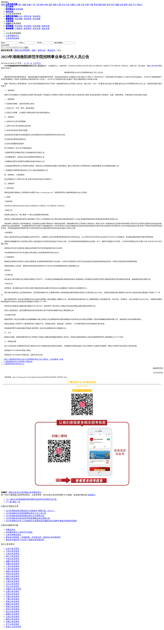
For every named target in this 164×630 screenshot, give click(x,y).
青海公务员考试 (12, 601)
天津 (83, 5)
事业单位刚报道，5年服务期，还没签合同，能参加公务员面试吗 (33, 537)
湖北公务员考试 (12, 576)
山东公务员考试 (12, 549)
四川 (113, 5)
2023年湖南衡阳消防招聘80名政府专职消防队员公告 (34, 499)
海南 (42, 5)
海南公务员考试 (12, 571)
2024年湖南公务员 (26, 492)
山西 (78, 5)
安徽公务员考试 (12, 564)
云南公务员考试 (12, 617)
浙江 (20, 5)
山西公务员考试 (12, 591)
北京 (63, 5)
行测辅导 (18, 28)
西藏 (117, 5)
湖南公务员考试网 (153, 66)
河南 (46, 5)
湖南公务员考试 (12, 579)
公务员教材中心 (12, 36)
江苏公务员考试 (12, 551)
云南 (121, 5)
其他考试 (36, 16)
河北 (68, 5)
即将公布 (18, 16)
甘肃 (87, 5)
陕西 (100, 5)
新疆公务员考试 (12, 607)
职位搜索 (36, 19)
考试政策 (27, 19)
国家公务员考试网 (22, 50)
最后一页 (16, 502)
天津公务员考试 (12, 594)
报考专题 (45, 26)
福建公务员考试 (12, 561)
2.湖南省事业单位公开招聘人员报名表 (17, 361)
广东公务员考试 (12, 566)
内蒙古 (73, 5)
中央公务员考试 (12, 559)
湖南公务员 (13, 492)
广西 (37, 5)
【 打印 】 (37, 63)
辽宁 (134, 5)
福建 (24, 5)
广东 (33, 5)
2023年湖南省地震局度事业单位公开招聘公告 (25, 516)
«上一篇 (9, 499)
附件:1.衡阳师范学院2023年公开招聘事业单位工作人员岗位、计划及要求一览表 (32, 359)
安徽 (29, 5)
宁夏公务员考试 (12, 599)
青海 (95, 5)
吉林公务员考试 (12, 622)
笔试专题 (36, 28)
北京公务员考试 (12, 584)
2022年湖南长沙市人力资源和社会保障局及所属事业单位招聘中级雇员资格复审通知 (41, 521)
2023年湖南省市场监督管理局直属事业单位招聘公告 (28, 518)
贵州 (108, 5)
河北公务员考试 (12, 586)
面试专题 (45, 28)
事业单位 (51, 50)
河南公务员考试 (12, 574)
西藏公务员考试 (12, 614)
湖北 (50, 5)
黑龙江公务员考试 (13, 627)
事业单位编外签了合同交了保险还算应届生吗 (25, 540)
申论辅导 (18, 26)
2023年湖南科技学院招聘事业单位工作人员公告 (26, 513)
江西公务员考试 (12, 581)
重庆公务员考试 (12, 619)
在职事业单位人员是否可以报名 (19, 532)
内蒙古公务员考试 (13, 589)
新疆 (104, 5)
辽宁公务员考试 (12, 624)
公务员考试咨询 (12, 38)
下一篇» (9, 502)
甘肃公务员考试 (12, 596)
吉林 (130, 5)
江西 (59, 5)
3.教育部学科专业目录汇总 (12, 364)
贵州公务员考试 (12, 609)
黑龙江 (140, 5)
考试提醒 (18, 19)
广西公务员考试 (12, 569)
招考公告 (27, 16)
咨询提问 (91, 495)
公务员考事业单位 (13, 535)
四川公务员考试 (12, 612)
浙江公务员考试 (12, 556)
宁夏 (91, 5)
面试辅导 (27, 28)
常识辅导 (27, 26)
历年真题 (36, 26)
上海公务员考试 (12, 554)
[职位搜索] (5, 45)
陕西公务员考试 (12, 604)
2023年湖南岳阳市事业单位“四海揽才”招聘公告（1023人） (30, 511)
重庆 (126, 5)
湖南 (55, 5)
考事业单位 (10, 530)
